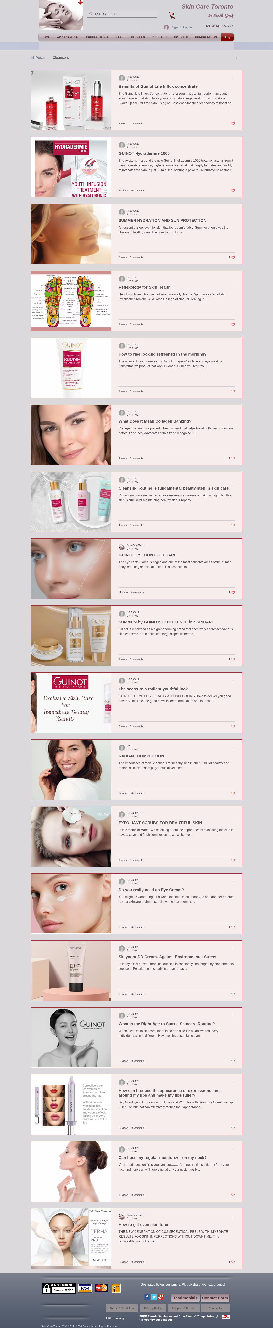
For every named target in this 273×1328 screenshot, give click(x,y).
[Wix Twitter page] (154, 1297)
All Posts (38, 58)
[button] (237, 58)
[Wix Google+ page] (161, 1297)
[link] (173, 15)
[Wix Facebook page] (147, 1297)
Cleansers (61, 58)
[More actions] (234, 78)
